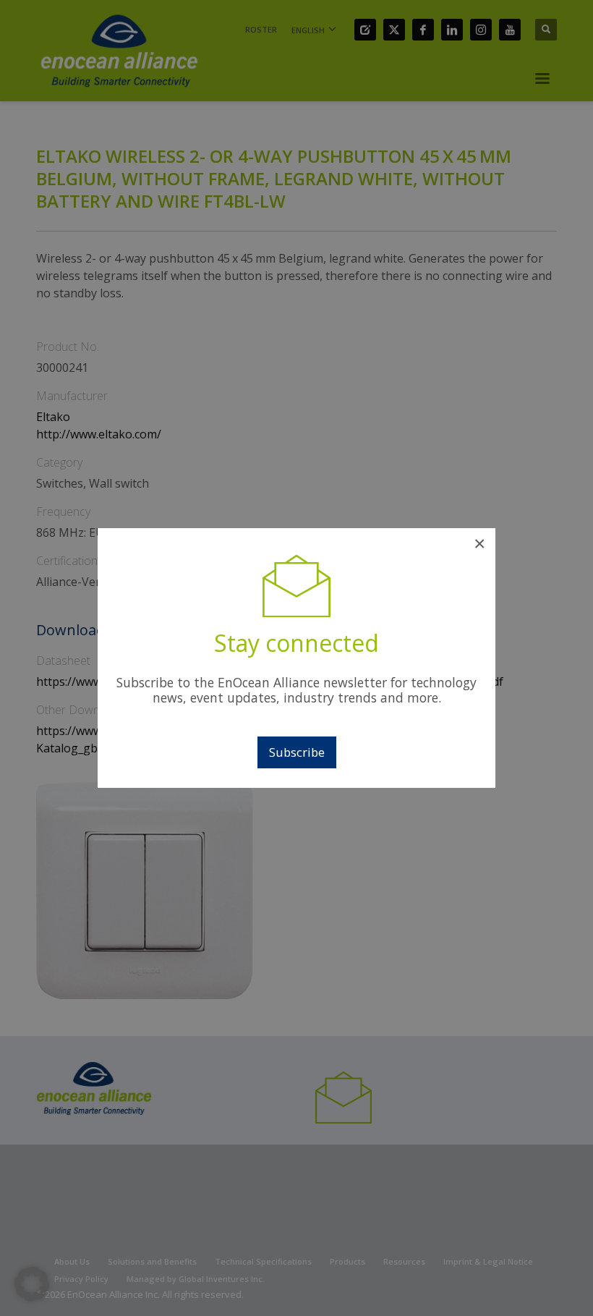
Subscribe (297, 752)
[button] (32, 1284)
